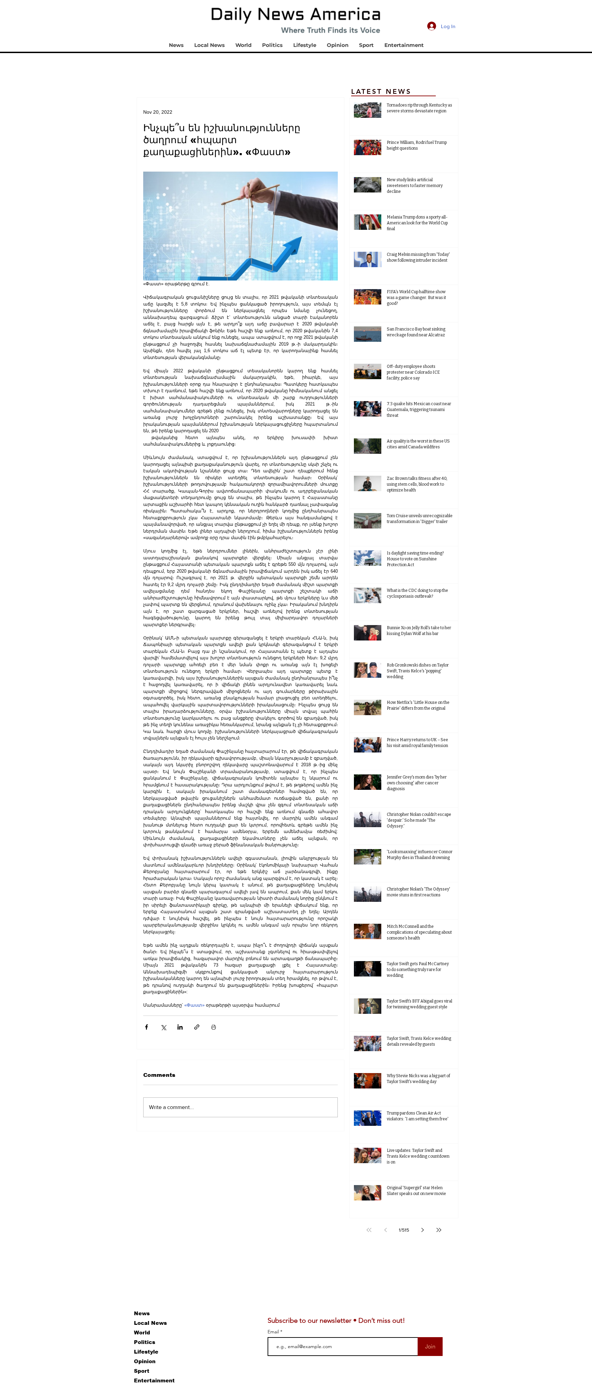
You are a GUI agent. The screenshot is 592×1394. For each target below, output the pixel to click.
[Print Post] (213, 1027)
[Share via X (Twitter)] (163, 1027)
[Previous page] (385, 1230)
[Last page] (439, 1230)
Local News (150, 1323)
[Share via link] (197, 1027)
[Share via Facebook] (146, 1027)
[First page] (369, 1230)
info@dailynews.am (65, 1338)
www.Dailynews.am (66, 1320)
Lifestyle (146, 1352)
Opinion (145, 1361)
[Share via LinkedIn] (180, 1027)
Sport (141, 1371)
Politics (144, 1342)
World (142, 1332)
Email (274, 1331)
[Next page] (422, 1230)
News (142, 1313)
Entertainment (154, 1380)
